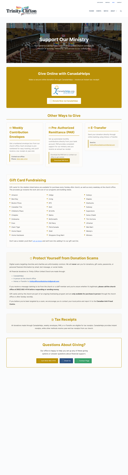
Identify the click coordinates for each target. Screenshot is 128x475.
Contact (119, 2)
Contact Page (84, 361)
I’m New (91, 11)
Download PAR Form (61, 160)
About (113, 11)
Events (98, 11)
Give (113, 2)
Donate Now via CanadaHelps (65, 101)
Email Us (67, 361)
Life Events (100, 2)
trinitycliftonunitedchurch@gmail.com (102, 145)
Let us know (37, 241)
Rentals (108, 2)
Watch (106, 11)
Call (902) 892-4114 (48, 361)
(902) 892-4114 (22, 159)
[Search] (121, 11)
